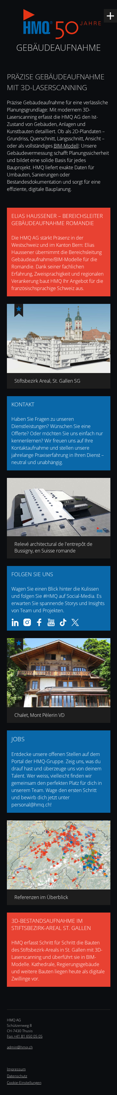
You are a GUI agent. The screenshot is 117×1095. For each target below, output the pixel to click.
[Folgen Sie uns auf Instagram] (27, 622)
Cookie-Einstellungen (24, 1082)
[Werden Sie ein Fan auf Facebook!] (39, 622)
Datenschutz (17, 1075)
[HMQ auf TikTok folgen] (63, 622)
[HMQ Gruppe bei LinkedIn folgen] (15, 622)
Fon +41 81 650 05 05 (25, 1036)
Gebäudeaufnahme (58, 47)
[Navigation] (110, 16)
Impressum (16, 1069)
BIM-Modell (66, 145)
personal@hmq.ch (30, 804)
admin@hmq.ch (20, 1047)
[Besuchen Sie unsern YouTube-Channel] (51, 622)
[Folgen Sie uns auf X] (75, 622)
